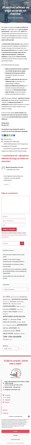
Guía (19, 319)
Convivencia (6, 309)
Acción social (16, 296)
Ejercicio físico (8, 139)
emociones (20, 311)
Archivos (5, 346)
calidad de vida (6, 303)
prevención (22, 325)
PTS (18, 328)
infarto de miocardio (9, 322)
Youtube (7, 402)
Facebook (7, 395)
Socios (22, 333)
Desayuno (5, 311)
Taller (14, 141)
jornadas (19, 322)
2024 (4, 297)
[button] (29, 416)
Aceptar (15, 431)
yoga (17, 141)
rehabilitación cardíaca (9, 331)
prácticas (5, 328)
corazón (12, 309)
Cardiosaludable (9, 306)
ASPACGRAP (19, 18)
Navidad (23, 322)
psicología (13, 328)
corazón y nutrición (20, 309)
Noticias (5, 410)
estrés (5, 319)
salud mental (8, 333)
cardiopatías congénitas (16, 303)
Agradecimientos (7, 299)
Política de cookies (10, 442)
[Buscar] (22, 243)
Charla (17, 306)
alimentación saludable (20, 299)
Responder (6, 184)
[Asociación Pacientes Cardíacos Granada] (2, 2)
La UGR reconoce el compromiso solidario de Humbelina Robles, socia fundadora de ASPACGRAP (15, 271)
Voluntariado (6, 339)
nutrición (4, 325)
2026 (12, 296)
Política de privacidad (19, 442)
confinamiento (22, 306)
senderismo (17, 333)
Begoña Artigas (20, 301)
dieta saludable (13, 311)
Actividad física (8, 141)
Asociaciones (13, 301)
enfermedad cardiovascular (14, 316)
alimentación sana (6, 301)
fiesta (9, 319)
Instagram (7, 400)
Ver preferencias (15, 439)
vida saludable (14, 336)
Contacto (5, 413)
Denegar (15, 435)
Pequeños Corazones (11, 325)
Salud (18, 331)
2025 (8, 297)
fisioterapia (14, 319)
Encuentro (5, 313)
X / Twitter (8, 397)
